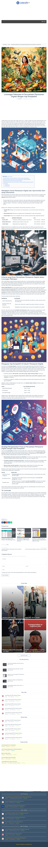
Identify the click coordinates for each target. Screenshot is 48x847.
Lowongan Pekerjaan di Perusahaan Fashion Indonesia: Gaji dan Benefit (12, 549)
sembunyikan (10, 176)
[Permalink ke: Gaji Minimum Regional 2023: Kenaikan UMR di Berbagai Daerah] (9, 533)
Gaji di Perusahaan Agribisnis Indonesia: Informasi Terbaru (35, 548)
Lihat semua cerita (24, 655)
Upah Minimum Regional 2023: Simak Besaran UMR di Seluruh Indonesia (23, 540)
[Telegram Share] (9, 522)
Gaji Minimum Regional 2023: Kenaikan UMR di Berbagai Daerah (8, 539)
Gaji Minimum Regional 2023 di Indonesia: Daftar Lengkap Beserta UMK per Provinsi (39, 540)
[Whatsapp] (11, 522)
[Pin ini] (7, 522)
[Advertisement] (24, 14)
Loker (7, 544)
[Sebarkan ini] (2, 522)
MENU (44, 21)
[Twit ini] (5, 522)
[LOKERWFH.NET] (24, 2)
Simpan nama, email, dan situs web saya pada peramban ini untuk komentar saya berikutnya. (19, 572)
